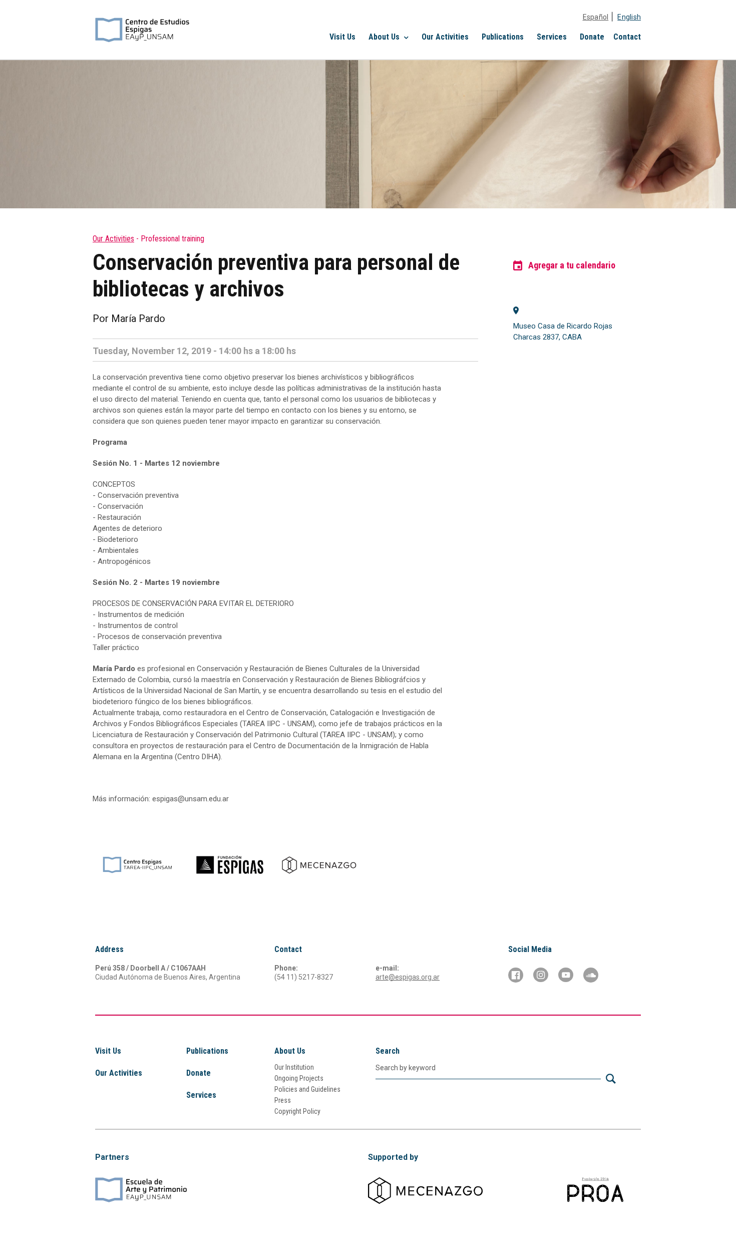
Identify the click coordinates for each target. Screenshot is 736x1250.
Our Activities (445, 37)
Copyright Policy (297, 1111)
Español (596, 17)
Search (388, 1051)
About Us (289, 1051)
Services (552, 37)
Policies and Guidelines (307, 1089)
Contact (627, 37)
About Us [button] (385, 37)
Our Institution (294, 1067)
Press (282, 1100)
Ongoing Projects (298, 1078)
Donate (592, 37)
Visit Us (342, 37)
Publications (503, 37)
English (629, 17)
